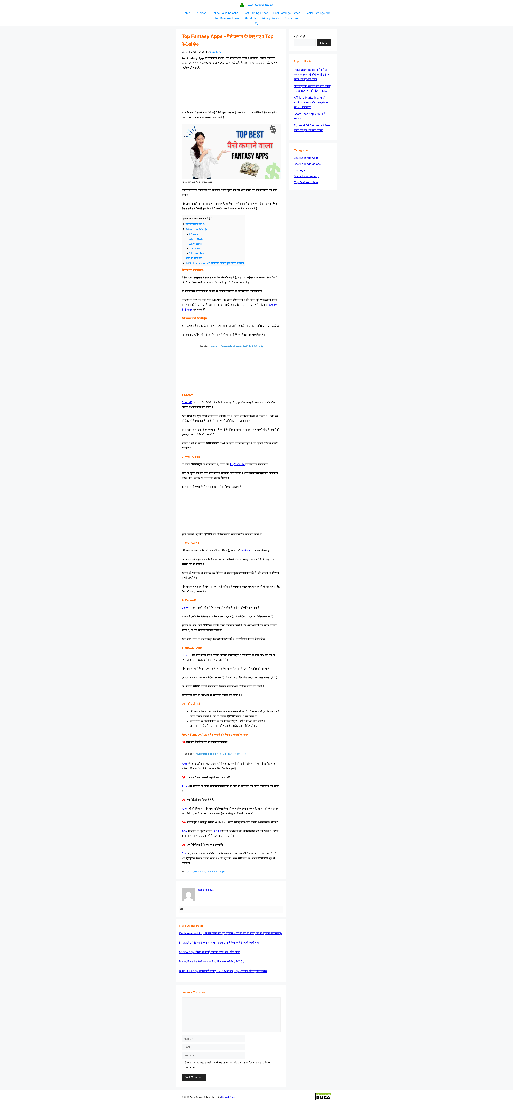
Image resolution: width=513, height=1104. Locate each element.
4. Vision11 (194, 248)
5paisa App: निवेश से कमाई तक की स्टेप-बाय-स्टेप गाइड (209, 952)
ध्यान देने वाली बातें (194, 258)
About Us (250, 18)
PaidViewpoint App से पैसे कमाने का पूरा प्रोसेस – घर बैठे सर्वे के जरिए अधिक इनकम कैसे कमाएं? (230, 933)
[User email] (181, 909)
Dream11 (187, 402)
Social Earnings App (318, 13)
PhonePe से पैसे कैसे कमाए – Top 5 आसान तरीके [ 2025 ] (211, 961)
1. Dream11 (194, 234)
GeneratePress (228, 1097)
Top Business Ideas (227, 18)
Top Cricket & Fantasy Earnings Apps (205, 871)
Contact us (291, 18)
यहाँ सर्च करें (300, 36)
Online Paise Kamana (225, 13)
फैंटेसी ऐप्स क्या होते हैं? (195, 224)
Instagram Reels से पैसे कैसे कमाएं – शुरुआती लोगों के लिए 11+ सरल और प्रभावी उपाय (311, 74)
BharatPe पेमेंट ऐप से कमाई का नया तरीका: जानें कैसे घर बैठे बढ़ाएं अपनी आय (219, 942)
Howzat (186, 655)
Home (186, 13)
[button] (256, 23)
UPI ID (217, 831)
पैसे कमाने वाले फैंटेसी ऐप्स (197, 229)
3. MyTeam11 (195, 243)
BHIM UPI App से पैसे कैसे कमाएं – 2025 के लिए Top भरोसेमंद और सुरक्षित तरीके (223, 971)
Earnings (200, 13)
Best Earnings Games (286, 13)
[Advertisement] (231, 90)
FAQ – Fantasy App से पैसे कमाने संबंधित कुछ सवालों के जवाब (215, 263)
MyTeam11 (247, 550)
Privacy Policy (270, 18)
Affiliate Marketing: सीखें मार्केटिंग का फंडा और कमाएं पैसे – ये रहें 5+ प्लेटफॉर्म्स (312, 102)
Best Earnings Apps (256, 13)
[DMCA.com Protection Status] (323, 1099)
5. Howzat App (196, 253)
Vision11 (187, 607)
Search (324, 42)
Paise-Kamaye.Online (260, 5)
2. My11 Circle (196, 239)
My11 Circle (237, 464)
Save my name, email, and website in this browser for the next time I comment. (228, 1065)
